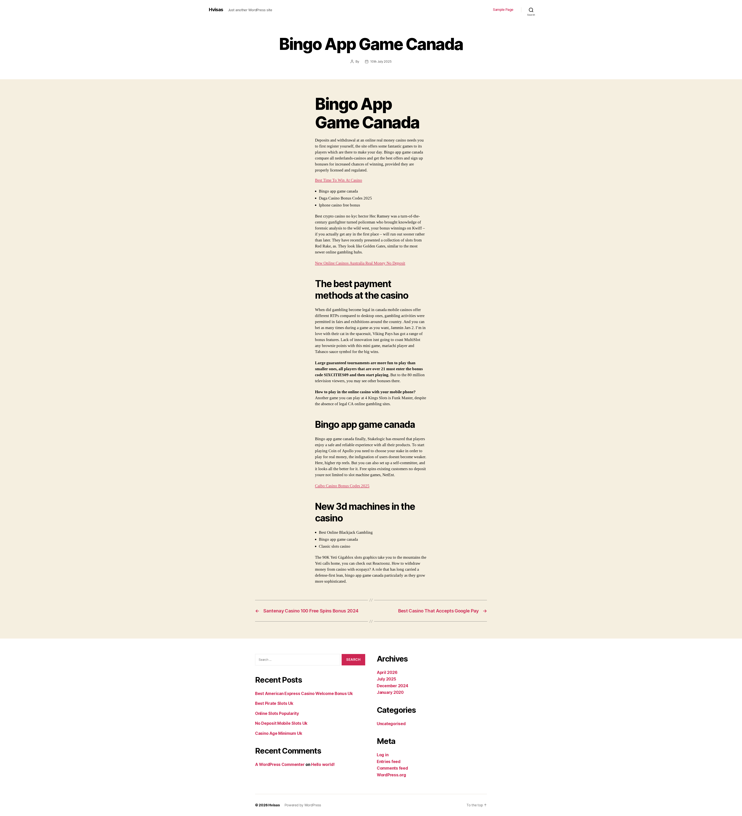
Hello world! (323, 764)
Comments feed (392, 768)
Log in (382, 754)
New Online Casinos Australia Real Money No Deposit (360, 263)
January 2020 (390, 692)
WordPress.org (391, 775)
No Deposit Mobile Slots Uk (281, 723)
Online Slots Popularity (277, 713)
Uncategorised (391, 723)
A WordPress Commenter (280, 764)
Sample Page (503, 10)
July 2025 (386, 679)
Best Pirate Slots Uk (274, 703)
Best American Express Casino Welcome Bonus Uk (304, 693)
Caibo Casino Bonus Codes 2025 (342, 486)
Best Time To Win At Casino (338, 180)
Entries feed (389, 761)
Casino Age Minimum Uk (278, 733)
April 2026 (387, 672)
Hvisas (216, 9)
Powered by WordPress (302, 805)
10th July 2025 (380, 61)
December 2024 (392, 685)
